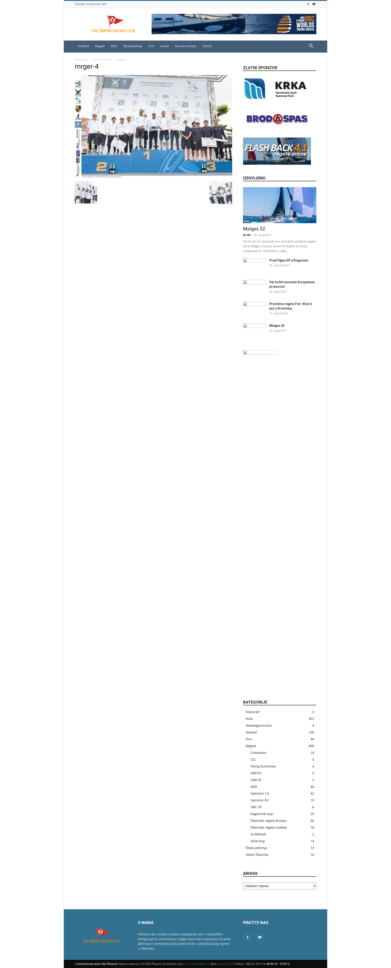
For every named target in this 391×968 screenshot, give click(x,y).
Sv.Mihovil (258, 834)
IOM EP (255, 773)
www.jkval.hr (226, 964)
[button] (310, 46)
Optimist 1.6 (259, 793)
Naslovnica (81, 59)
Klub (246, 221)
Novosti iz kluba (185, 46)
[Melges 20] (254, 331)
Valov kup (257, 841)
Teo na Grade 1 (102, 59)
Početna (83, 46)
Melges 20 (276, 325)
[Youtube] (313, 4)
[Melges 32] (279, 205)
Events (207, 46)
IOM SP (255, 780)
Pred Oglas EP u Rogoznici (288, 260)
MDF (253, 786)
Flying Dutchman (263, 766)
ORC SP (256, 807)
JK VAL (247, 235)
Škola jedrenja (132, 46)
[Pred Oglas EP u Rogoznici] (254, 266)
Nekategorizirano (259, 725)
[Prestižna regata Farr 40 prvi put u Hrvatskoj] (254, 309)
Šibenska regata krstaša (268, 820)
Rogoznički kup (261, 814)
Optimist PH (259, 800)
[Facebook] (308, 4)
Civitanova (258, 752)
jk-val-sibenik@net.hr (197, 964)
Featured (252, 712)
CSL (253, 759)
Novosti (251, 732)
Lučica (164, 46)
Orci (151, 46)
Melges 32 (254, 229)
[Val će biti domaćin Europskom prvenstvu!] (254, 288)
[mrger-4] (153, 177)
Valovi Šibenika (257, 854)
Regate (100, 46)
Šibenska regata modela (268, 827)
